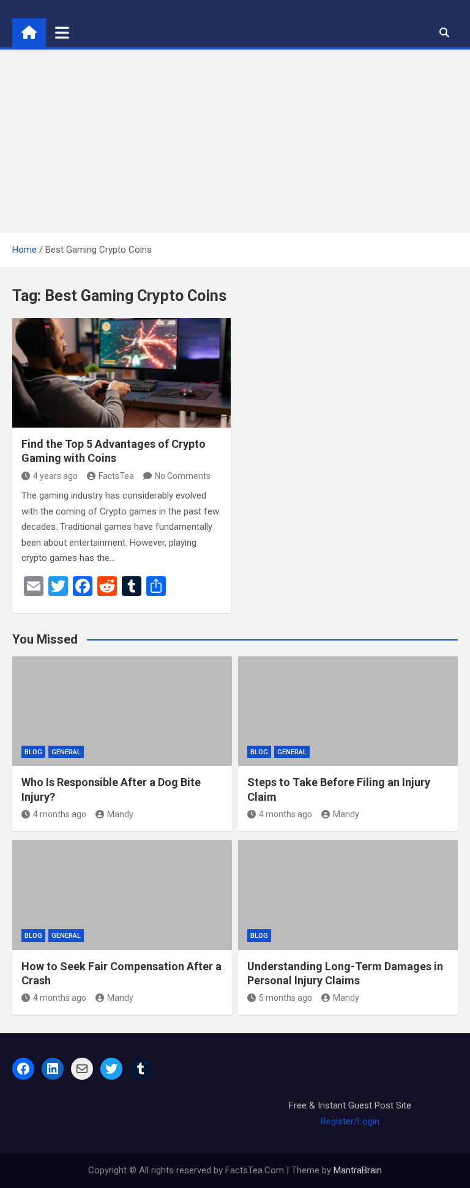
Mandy (120, 814)
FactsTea (116, 476)
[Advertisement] (235, 141)
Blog (33, 752)
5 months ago (285, 998)
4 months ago (59, 814)
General (66, 752)
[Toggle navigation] (62, 32)
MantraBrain (358, 1170)
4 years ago (55, 476)
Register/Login (350, 1121)
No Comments (183, 476)
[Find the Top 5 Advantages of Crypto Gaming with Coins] (121, 373)
